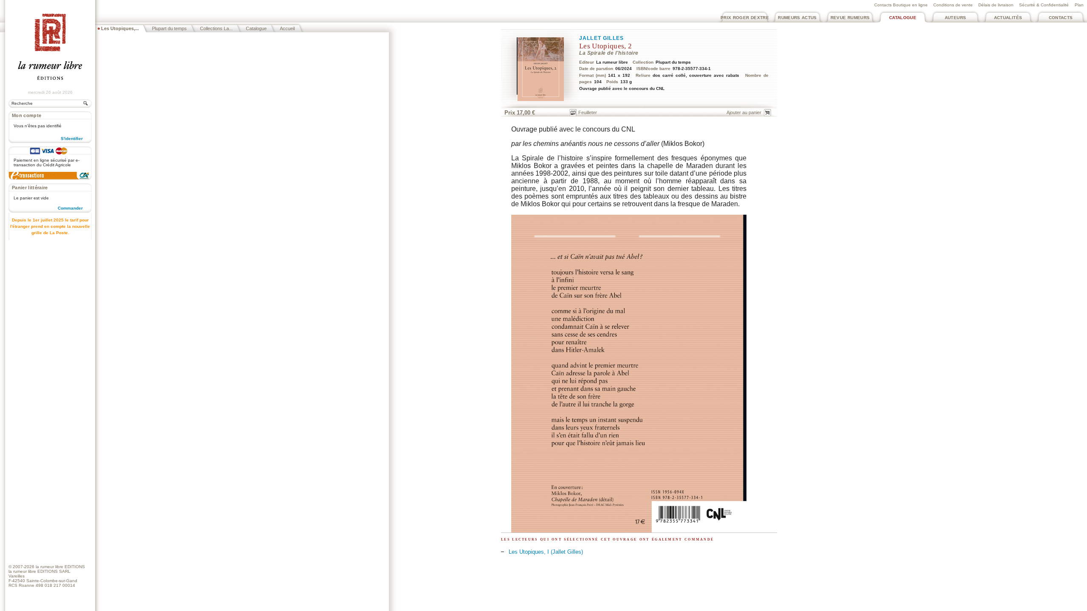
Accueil (287, 28)
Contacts (1061, 17)
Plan (1079, 5)
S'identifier (72, 138)
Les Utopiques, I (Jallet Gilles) (546, 552)
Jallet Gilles (601, 38)
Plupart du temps (169, 28)
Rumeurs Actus (797, 17)
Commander (70, 208)
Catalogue (902, 17)
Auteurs (955, 17)
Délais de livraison (996, 5)
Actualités (1008, 17)
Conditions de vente (953, 5)
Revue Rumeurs (850, 17)
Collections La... (216, 28)
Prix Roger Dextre (745, 17)
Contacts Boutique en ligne (901, 5)
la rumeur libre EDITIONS (60, 566)
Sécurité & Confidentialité (1044, 5)
